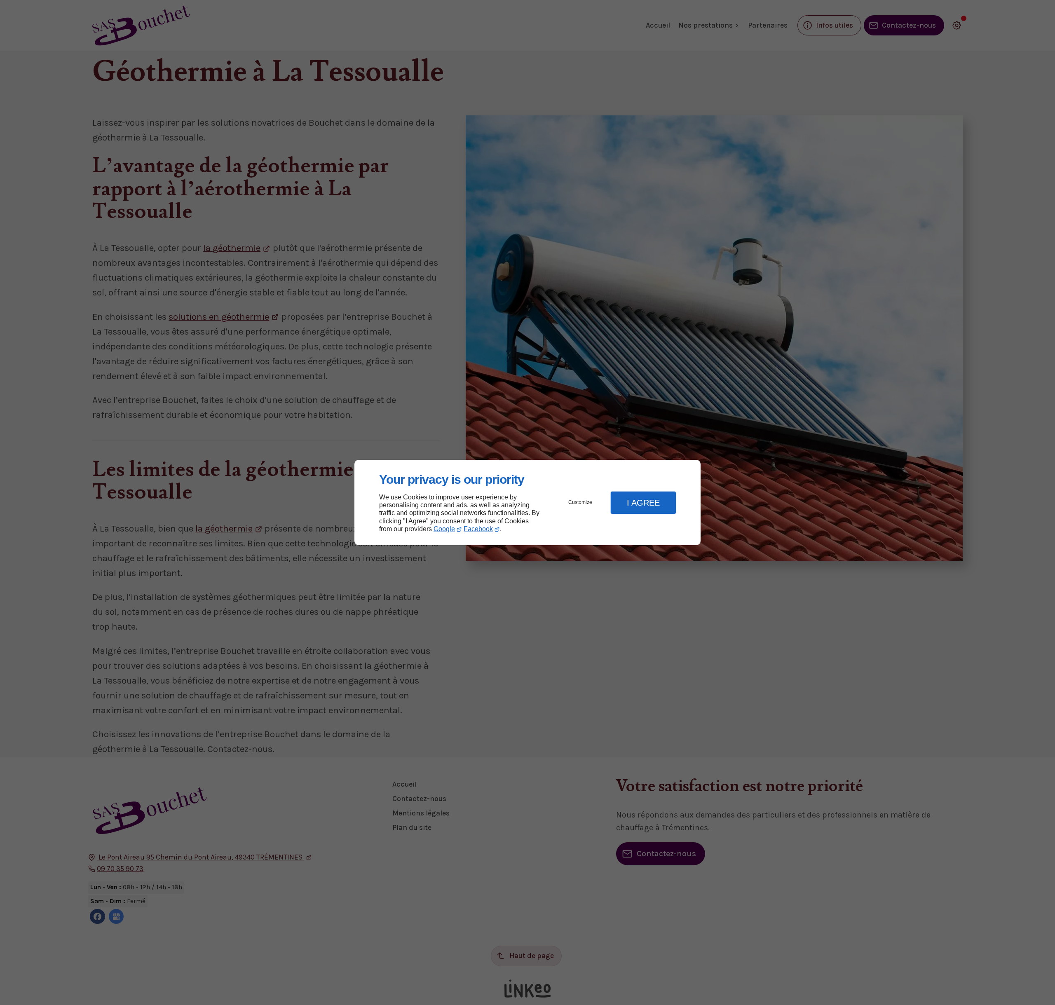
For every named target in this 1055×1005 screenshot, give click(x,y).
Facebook (478, 528)
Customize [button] (580, 502)
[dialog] (527, 502)
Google (444, 528)
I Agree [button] (643, 502)
